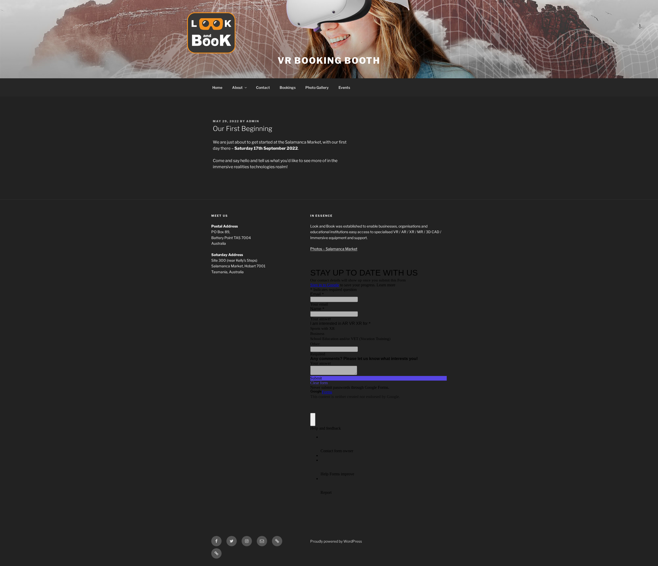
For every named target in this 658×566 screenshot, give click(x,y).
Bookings (288, 87)
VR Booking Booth (329, 60)
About (237, 87)
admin (252, 121)
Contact (263, 87)
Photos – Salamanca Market (333, 249)
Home (217, 87)
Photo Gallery (317, 87)
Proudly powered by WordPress (336, 541)
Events (344, 87)
